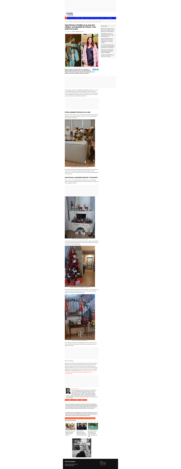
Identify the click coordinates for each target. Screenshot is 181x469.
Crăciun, (94, 89)
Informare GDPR (103, 463)
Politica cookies (103, 462)
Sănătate (82, 18)
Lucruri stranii (77, 18)
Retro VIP (91, 18)
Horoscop (102, 18)
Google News (77, 418)
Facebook (93, 418)
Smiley (78, 114)
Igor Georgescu (68, 31)
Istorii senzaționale (108, 18)
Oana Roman (69, 179)
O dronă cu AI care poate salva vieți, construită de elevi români (107, 55)
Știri (68, 18)
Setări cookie (102, 465)
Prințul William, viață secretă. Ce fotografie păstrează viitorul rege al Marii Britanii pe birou (107, 35)
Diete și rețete (97, 18)
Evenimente (87, 18)
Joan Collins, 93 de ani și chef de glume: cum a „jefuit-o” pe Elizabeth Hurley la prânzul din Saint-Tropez (92, 434)
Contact (101, 461)
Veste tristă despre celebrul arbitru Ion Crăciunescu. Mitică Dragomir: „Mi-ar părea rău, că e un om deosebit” (108, 46)
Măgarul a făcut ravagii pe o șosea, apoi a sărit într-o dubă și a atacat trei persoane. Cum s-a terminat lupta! (108, 30)
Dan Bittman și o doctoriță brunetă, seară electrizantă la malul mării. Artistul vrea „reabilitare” (107, 51)
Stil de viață (72, 18)
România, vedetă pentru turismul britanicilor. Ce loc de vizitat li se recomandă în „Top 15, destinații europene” (107, 40)
